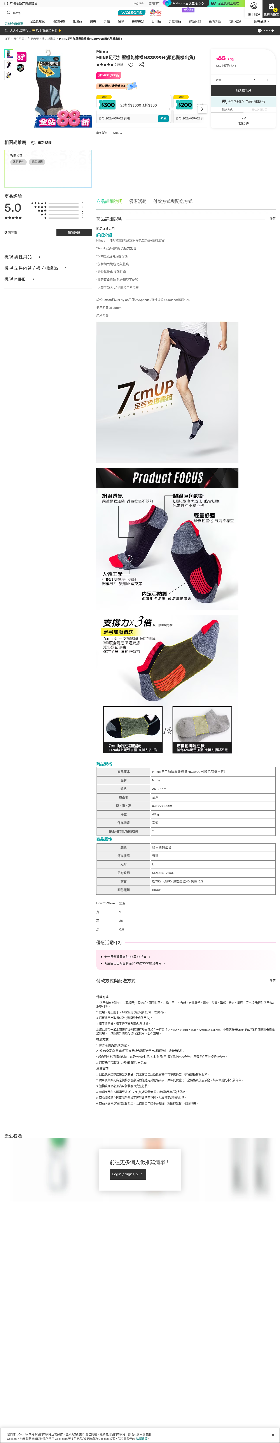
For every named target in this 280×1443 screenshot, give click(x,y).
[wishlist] (131, 64)
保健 (121, 21)
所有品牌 (260, 21)
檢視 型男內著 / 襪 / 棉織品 (31, 268)
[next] (202, 109)
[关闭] (273, 1435)
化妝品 (77, 21)
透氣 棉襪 (37, 161)
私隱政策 (141, 1438)
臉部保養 (59, 21)
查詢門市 (154, 3)
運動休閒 (195, 21)
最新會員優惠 (14, 24)
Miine (102, 51)
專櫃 (107, 21)
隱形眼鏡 (235, 21)
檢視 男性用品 (18, 257)
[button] (271, 9)
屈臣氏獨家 (37, 21)
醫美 (93, 21)
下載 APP (138, 3)
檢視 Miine (15, 279)
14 (135, 1012)
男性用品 (175, 21)
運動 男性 (18, 161)
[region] (140, 1435)
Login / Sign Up (125, 1174)
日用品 (156, 21)
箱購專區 (215, 21)
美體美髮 (138, 21)
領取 (163, 118)
